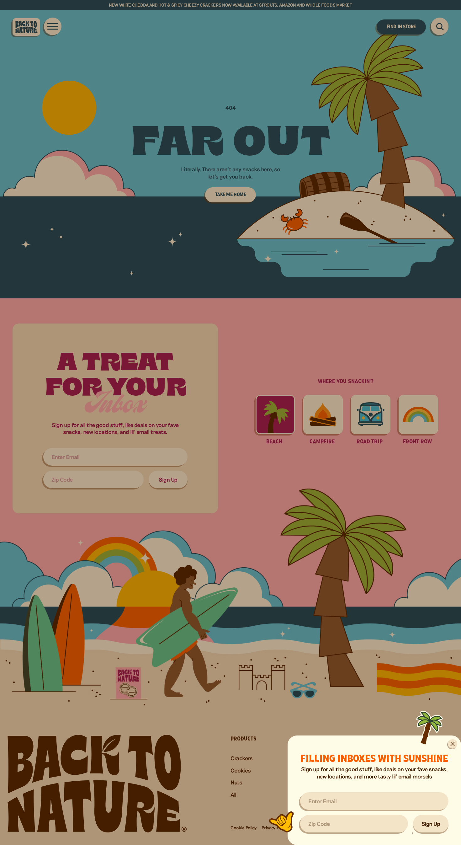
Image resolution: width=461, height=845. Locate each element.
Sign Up (430, 823)
